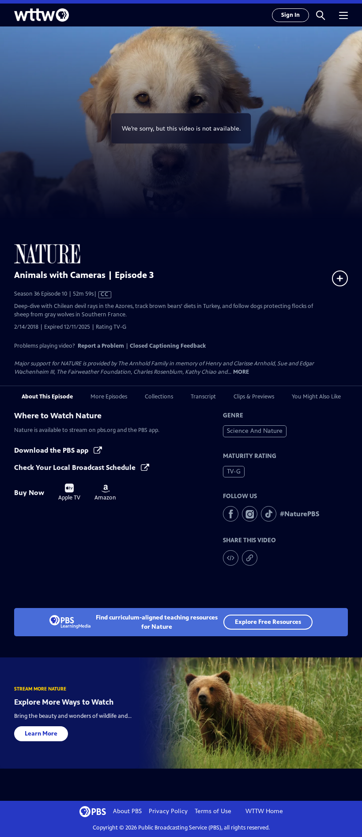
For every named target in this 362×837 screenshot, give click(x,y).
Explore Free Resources (268, 622)
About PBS (127, 811)
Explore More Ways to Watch (63, 702)
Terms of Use (213, 811)
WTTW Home (264, 811)
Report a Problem (101, 345)
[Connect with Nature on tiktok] (268, 514)
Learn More (41, 733)
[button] (320, 15)
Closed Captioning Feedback (168, 345)
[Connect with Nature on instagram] (249, 514)
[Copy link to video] (249, 558)
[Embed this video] (230, 558)
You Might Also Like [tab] (316, 396)
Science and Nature (255, 431)
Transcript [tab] (203, 396)
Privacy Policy (168, 811)
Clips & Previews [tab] (254, 396)
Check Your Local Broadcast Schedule (75, 467)
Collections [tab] (159, 396)
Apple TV (69, 492)
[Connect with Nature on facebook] (230, 514)
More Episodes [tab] (108, 396)
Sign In (290, 15)
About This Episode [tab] (47, 396)
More (241, 372)
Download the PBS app (52, 450)
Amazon (105, 492)
